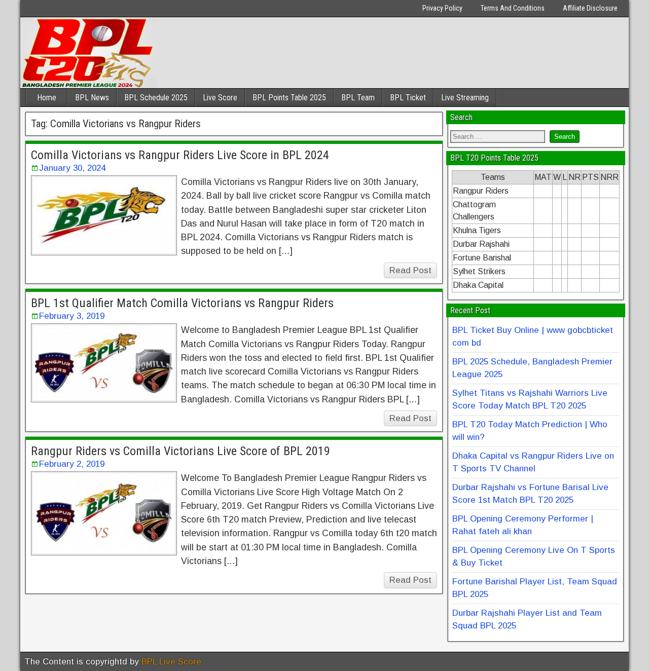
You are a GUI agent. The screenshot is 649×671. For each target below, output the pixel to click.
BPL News (92, 97)
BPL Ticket (408, 97)
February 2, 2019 (71, 464)
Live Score (220, 97)
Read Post (410, 270)
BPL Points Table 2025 (289, 97)
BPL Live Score (171, 661)
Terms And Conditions (513, 8)
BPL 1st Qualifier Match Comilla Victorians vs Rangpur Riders (182, 303)
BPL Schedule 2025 (156, 97)
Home (46, 97)
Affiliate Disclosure (590, 8)
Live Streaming (465, 97)
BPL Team (358, 97)
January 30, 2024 (72, 168)
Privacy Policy (442, 8)
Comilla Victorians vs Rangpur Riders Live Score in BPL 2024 (180, 155)
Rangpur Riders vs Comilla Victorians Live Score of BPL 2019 (180, 451)
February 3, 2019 (71, 316)
